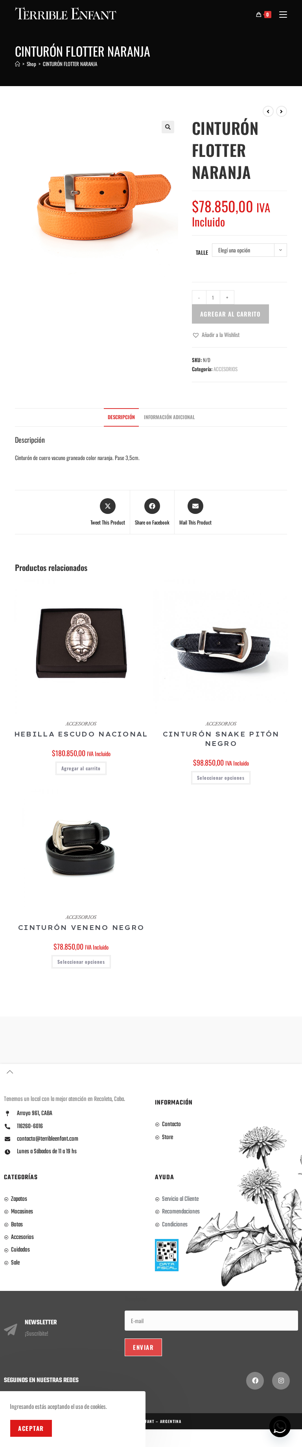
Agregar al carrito (230, 313)
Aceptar (31, 1428)
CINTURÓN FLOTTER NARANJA (70, 64)
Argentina (170, 1421)
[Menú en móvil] (280, 14)
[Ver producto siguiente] (281, 111)
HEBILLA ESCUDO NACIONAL (81, 734)
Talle (202, 252)
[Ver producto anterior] (268, 111)
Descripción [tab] (121, 417)
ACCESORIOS (226, 369)
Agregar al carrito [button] (81, 768)
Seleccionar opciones (221, 777)
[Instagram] (281, 1381)
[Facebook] (255, 1381)
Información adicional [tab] (169, 417)
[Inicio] (17, 64)
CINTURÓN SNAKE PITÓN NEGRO (221, 738)
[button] (168, 127)
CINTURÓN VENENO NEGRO (81, 928)
